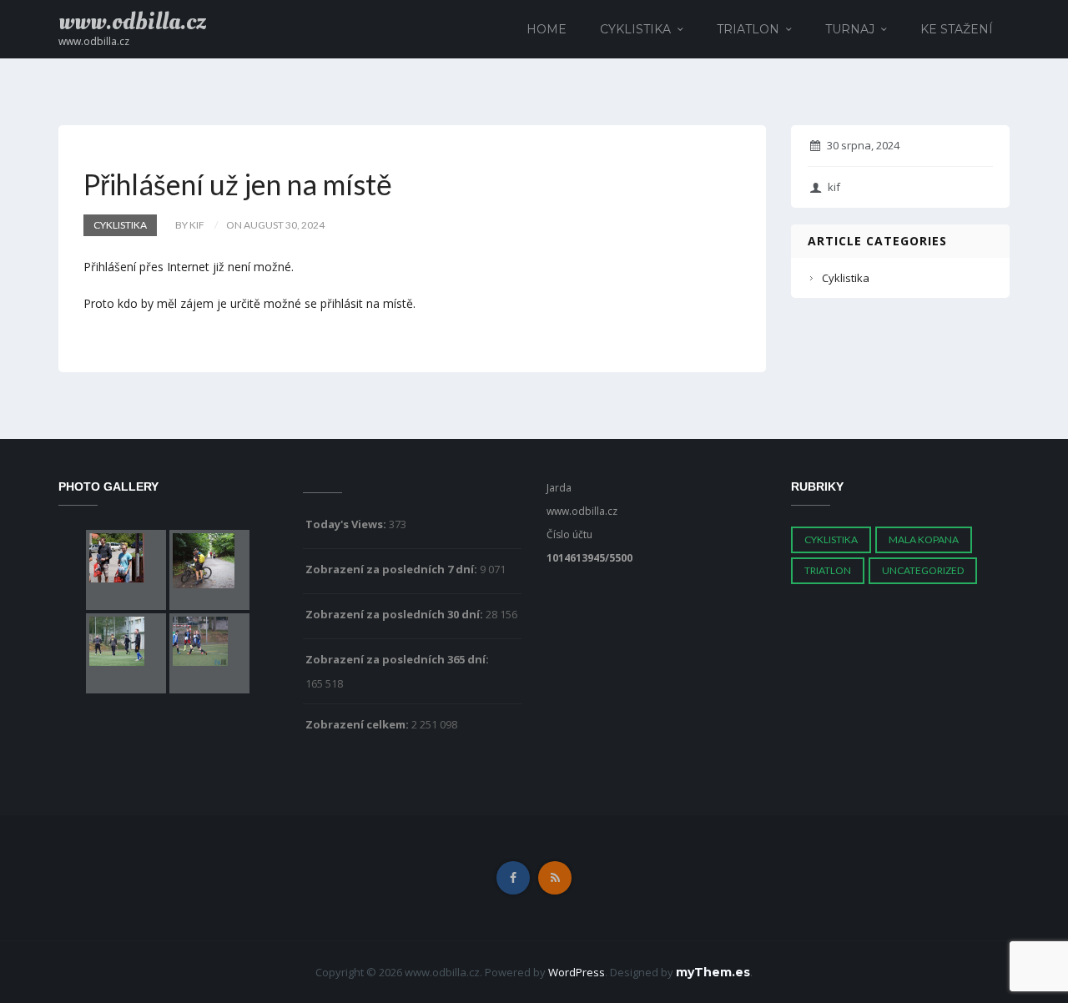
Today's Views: (347, 524)
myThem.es (713, 972)
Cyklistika (635, 29)
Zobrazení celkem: (358, 724)
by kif (189, 225)
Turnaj (849, 29)
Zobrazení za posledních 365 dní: (398, 659)
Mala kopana (924, 539)
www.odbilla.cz (132, 22)
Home (546, 29)
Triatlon (748, 29)
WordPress (576, 972)
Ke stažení (956, 29)
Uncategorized (923, 570)
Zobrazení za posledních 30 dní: (395, 614)
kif (834, 186)
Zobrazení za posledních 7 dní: (392, 569)
